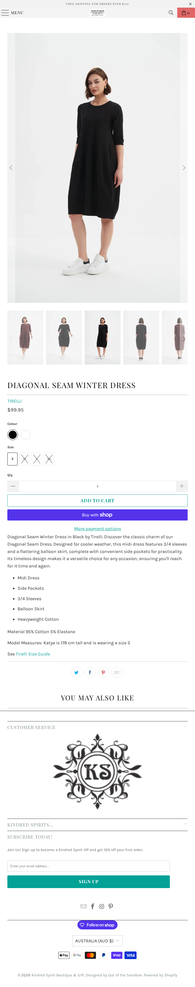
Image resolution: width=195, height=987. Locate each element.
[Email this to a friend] (117, 672)
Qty (10, 475)
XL (49, 459)
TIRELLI (14, 401)
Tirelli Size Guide (33, 654)
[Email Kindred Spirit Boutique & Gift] (84, 907)
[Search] (171, 13)
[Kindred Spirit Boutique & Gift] (97, 13)
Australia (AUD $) (94, 941)
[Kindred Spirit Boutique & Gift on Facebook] (92, 907)
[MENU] (3, 13)
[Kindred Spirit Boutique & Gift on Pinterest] (111, 907)
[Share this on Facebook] (90, 672)
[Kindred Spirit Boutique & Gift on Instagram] (102, 907)
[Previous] (11, 168)
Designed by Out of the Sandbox (114, 975)
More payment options (97, 528)
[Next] (184, 168)
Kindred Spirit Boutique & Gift (57, 975)
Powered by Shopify (160, 975)
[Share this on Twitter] (76, 672)
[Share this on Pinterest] (103, 672)
